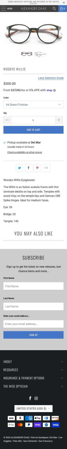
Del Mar (53, 437)
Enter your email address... (16, 316)
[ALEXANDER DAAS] (33, 8)
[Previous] (6, 34)
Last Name (8, 298)
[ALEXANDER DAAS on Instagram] (36, 398)
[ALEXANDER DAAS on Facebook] (30, 398)
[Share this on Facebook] (28, 168)
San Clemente (30, 441)
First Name (8, 278)
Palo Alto (17, 441)
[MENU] (1, 8)
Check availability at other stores (24, 152)
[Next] (61, 34)
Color (6, 97)
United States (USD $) (31, 408)
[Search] (54, 8)
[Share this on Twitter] (19, 168)
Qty (5, 113)
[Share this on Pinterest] (37, 168)
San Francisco (46, 441)
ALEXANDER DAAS (20, 437)
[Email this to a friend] (46, 168)
